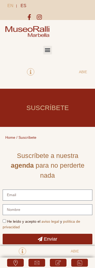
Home (10, 137)
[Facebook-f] (29, 17)
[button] (47, 50)
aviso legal (50, 221)
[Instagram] (39, 17)
